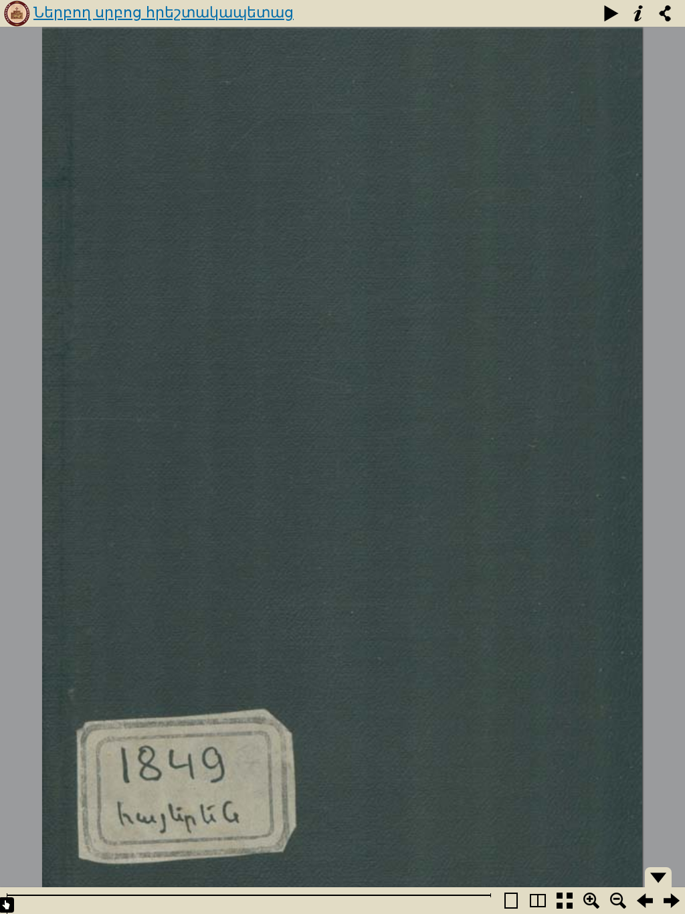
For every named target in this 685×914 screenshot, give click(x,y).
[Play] (611, 13)
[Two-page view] (537, 900)
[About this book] (638, 13)
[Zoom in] (591, 900)
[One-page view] (511, 900)
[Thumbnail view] (564, 900)
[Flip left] (644, 900)
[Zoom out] (618, 900)
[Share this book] (665, 13)
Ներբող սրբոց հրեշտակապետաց (163, 12)
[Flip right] (671, 900)
